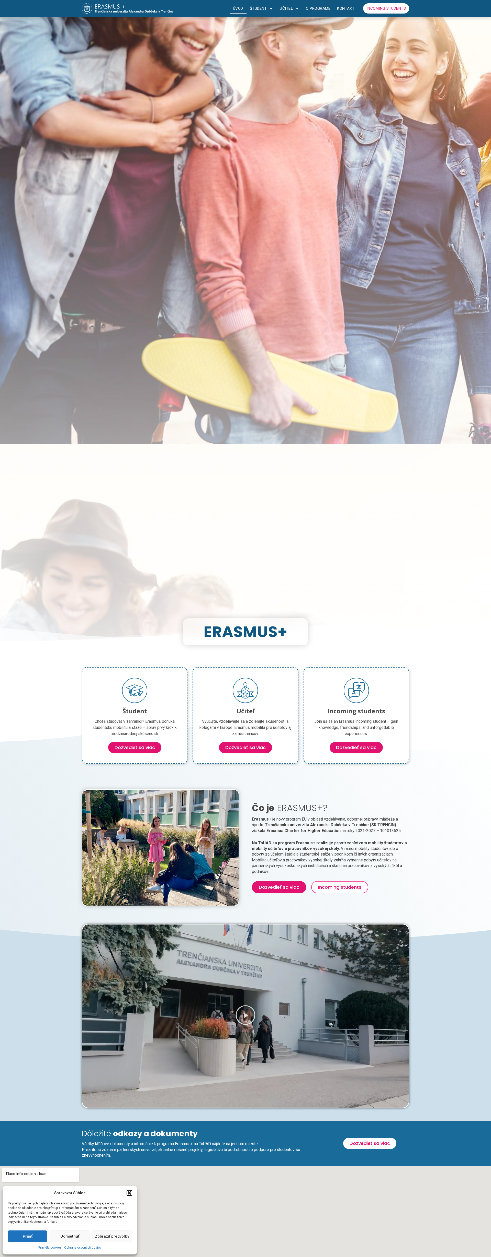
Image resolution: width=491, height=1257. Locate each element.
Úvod (238, 8)
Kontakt (346, 8)
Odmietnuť (69, 1236)
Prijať (27, 1236)
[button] (129, 1192)
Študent (258, 8)
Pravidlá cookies (50, 1247)
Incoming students (386, 8)
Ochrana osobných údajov (82, 1247)
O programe (318, 8)
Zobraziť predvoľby (112, 1236)
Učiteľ (286, 8)
